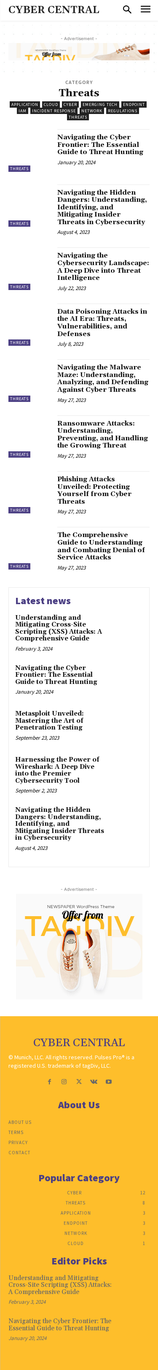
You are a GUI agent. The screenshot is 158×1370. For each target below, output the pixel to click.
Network (91, 111)
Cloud (51, 104)
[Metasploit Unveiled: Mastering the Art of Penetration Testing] (126, 725)
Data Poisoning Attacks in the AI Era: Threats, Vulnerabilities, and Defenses (102, 322)
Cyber (70, 104)
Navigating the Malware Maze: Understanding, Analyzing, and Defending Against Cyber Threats (102, 378)
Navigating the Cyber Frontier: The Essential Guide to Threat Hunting (100, 144)
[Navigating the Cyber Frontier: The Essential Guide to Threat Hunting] (29, 150)
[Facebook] (49, 1082)
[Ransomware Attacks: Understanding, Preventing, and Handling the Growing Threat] (29, 436)
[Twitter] (79, 1082)
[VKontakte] (93, 1082)
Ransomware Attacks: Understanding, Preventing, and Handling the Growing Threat (102, 434)
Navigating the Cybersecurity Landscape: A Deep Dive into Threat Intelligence (103, 266)
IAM (23, 111)
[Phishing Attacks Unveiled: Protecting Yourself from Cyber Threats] (29, 492)
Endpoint (134, 104)
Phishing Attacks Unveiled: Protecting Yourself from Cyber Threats (94, 490)
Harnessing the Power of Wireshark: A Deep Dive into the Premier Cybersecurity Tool (57, 770)
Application (24, 104)
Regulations (122, 111)
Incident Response (54, 111)
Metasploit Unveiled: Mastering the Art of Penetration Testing (49, 721)
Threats (78, 117)
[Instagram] (64, 1082)
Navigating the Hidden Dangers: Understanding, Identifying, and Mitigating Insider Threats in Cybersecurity (102, 207)
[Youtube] (108, 1082)
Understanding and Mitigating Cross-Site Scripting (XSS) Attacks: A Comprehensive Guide (58, 628)
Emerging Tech (100, 104)
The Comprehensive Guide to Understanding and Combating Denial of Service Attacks (101, 546)
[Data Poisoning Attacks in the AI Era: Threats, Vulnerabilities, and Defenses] (29, 325)
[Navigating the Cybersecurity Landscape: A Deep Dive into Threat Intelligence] (29, 268)
